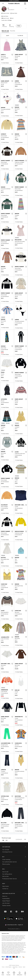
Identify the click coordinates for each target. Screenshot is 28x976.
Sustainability (6, 898)
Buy (3, 856)
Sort (7, 35)
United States (15, 967)
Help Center (5, 886)
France (3, 967)
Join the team (6, 903)
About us (4, 896)
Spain (24, 967)
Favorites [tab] (12, 31)
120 (6, 840)
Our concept (5, 849)
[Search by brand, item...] (2, 3)
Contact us (5, 888)
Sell (3, 869)
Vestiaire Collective (8, 893)
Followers (4, 25)
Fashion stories (6, 905)
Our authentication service (9, 862)
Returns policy (6, 864)
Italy (14, 968)
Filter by (20, 35)
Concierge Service (7, 852)
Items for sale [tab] (5, 31)
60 (3, 840)
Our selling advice (7, 874)
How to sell (5, 872)
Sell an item (5, 876)
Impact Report (6, 901)
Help (3, 883)
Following (11, 25)
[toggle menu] (26, 8)
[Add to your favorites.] (12, 55)
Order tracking (6, 859)
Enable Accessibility (14, 1)
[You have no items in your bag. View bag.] (25, 3)
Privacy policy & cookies (13, 929)
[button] (18, 26)
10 (25, 839)
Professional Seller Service (9, 879)
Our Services (6, 847)
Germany (20, 967)
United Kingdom (8, 967)
